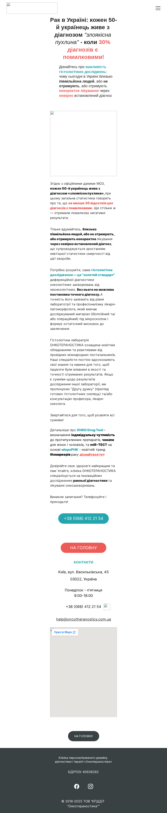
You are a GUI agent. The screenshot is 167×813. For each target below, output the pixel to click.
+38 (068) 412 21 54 (83, 518)
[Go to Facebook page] (76, 786)
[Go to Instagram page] (90, 786)
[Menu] (158, 8)
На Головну (83, 547)
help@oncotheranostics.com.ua (83, 619)
